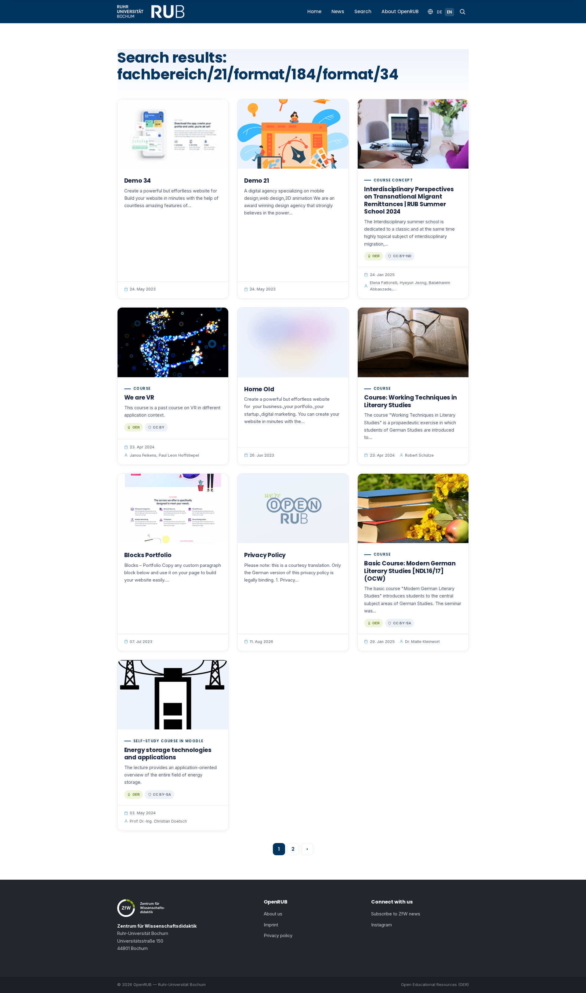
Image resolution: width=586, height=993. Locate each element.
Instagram (381, 925)
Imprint (271, 925)
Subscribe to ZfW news (395, 914)
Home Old (259, 389)
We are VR (139, 397)
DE (439, 12)
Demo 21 (256, 181)
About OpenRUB (400, 11)
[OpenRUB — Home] (150, 11)
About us (273, 914)
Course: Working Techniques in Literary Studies (410, 401)
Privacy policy (278, 935)
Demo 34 (137, 181)
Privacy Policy (265, 555)
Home (314, 11)
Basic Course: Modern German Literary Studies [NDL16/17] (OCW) (410, 570)
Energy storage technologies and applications (168, 754)
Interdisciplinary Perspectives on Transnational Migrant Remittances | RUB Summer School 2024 (409, 200)
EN (449, 12)
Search (362, 11)
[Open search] (462, 11)
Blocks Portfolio (148, 555)
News (337, 11)
